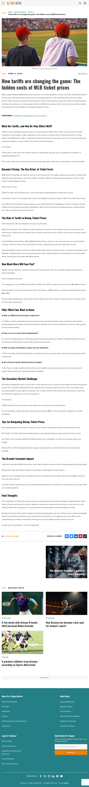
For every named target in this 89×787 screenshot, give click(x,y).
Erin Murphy (82, 73)
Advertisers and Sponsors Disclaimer (11, 752)
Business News (20, 12)
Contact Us (6, 726)
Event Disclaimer (8, 759)
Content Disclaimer (9, 746)
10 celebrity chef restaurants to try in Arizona (30, 115)
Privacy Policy (7, 741)
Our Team (5, 706)
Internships (6, 711)
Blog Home (12, 536)
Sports (30, 12)
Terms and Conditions (10, 763)
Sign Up (71, 752)
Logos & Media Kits (67, 701)
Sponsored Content (67, 726)
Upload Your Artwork (68, 721)
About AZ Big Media (9, 701)
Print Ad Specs (65, 711)
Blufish (66, 783)
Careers (5, 716)
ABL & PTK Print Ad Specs (70, 716)
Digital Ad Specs (66, 706)
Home (10, 12)
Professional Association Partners (14, 721)
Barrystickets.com (31, 204)
